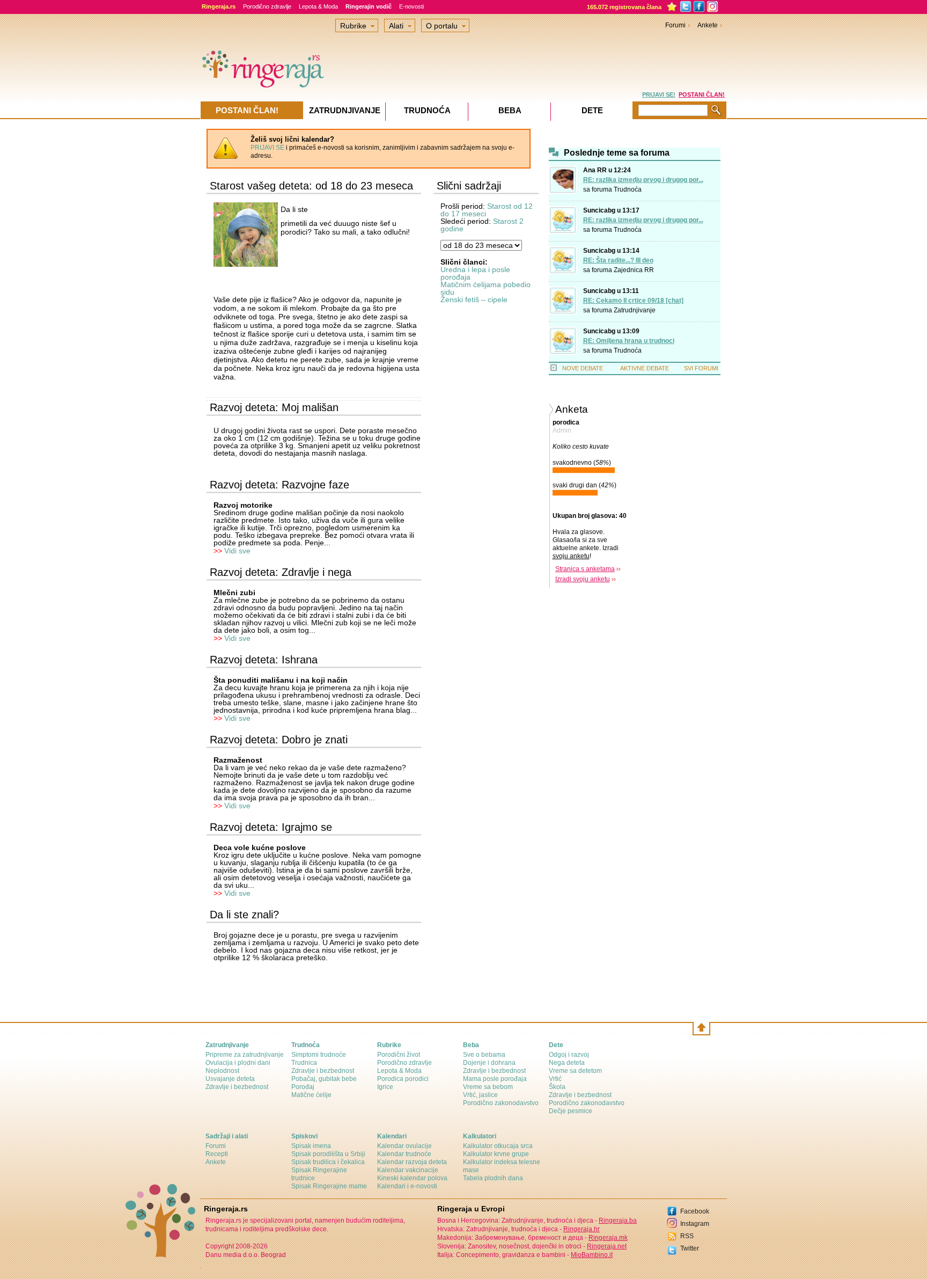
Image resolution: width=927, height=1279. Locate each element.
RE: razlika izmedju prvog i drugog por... (643, 180)
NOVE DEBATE (582, 368)
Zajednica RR (634, 270)
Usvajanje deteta (230, 1079)
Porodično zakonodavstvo (501, 1103)
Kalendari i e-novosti (407, 1186)
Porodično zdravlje (267, 6)
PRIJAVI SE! (658, 94)
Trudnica (304, 1062)
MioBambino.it (592, 1255)
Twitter (689, 1248)
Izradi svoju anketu (582, 579)
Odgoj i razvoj (569, 1054)
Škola (557, 1087)
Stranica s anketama (585, 569)
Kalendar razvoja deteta (412, 1162)
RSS (687, 1236)
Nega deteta (567, 1062)
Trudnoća (628, 189)
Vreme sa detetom (575, 1071)
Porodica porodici (403, 1079)
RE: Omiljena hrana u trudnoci (628, 341)
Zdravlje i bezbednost (236, 1087)
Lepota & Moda (318, 6)
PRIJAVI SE (267, 147)
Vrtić (555, 1079)
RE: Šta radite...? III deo (618, 260)
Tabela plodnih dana (493, 1178)
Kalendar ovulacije (404, 1146)
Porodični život (398, 1054)
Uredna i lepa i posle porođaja (475, 273)
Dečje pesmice (570, 1111)
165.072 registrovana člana (624, 7)
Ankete (707, 25)
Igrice (385, 1087)
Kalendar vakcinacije (407, 1170)
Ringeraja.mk (608, 1237)
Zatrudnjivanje (635, 310)
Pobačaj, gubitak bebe (324, 1079)
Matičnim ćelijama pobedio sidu (485, 288)
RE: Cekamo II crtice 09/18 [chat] (633, 300)
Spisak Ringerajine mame (329, 1186)
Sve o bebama (484, 1054)
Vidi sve (237, 550)
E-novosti (411, 6)
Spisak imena (311, 1146)
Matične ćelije (311, 1095)
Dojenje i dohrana (489, 1062)
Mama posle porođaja (495, 1079)
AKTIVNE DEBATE (644, 368)
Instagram (694, 1223)
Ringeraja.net (607, 1246)
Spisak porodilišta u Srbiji (328, 1154)
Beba (509, 110)
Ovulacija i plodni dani (237, 1062)
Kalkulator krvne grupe (496, 1154)
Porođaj (302, 1087)
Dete (592, 110)
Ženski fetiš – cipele (473, 299)
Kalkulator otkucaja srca (498, 1146)
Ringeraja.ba (618, 1220)
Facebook (694, 1211)
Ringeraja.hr (581, 1229)
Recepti (216, 1154)
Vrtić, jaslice (480, 1095)
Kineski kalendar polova (412, 1178)
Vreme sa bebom (488, 1087)
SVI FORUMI (701, 368)
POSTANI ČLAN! (702, 94)
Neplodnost (222, 1071)
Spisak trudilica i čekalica (328, 1162)
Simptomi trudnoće (318, 1054)
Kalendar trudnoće (404, 1154)
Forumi (675, 25)
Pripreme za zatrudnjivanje (244, 1054)
